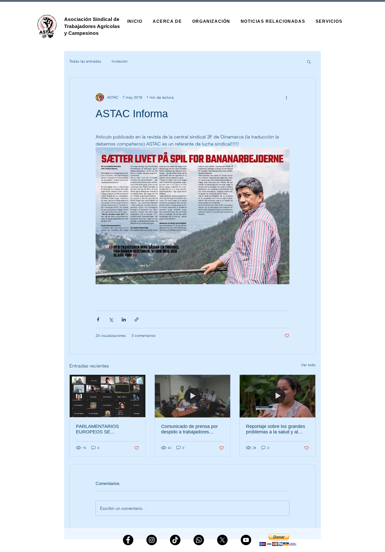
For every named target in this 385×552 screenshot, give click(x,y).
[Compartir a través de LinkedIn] (123, 319)
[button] (308, 61)
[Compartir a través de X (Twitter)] (110, 319)
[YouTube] (246, 540)
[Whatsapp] (199, 540)
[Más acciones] (286, 97)
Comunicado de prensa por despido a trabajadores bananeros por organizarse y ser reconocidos (191, 429)
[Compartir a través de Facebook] (98, 319)
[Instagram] (151, 540)
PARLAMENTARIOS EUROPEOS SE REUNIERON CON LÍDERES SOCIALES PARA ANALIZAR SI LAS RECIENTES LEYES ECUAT (107, 429)
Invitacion (120, 61)
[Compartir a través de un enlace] (136, 319)
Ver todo (308, 365)
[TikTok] (175, 540)
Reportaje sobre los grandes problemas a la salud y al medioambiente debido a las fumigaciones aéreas (275, 429)
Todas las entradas (85, 61)
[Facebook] (128, 540)
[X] (222, 540)
